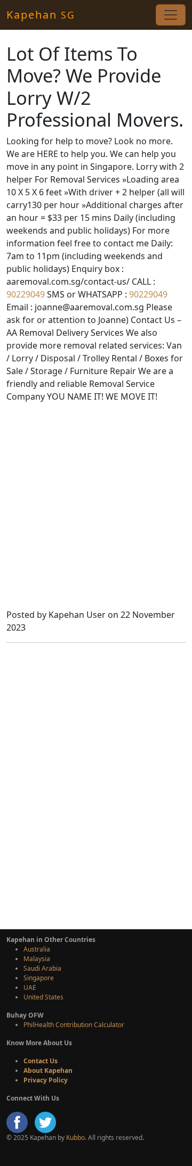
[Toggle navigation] (171, 15)
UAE (29, 987)
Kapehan (40, 14)
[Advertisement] (96, 507)
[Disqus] (96, 784)
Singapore (38, 977)
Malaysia (36, 958)
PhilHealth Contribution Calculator (73, 1024)
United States (43, 997)
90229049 (25, 294)
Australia (36, 949)
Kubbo (75, 1137)
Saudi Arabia (42, 968)
